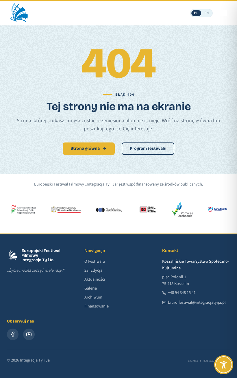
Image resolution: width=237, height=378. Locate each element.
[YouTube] (29, 334)
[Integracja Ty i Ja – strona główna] (18, 13)
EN (206, 13)
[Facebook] (12, 334)
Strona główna (85, 148)
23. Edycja (93, 270)
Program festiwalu (148, 148)
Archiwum (93, 297)
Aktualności (94, 279)
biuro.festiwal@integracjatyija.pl (197, 302)
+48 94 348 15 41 (182, 293)
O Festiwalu (94, 261)
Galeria (90, 288)
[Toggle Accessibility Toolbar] (224, 365)
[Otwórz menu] (223, 13)
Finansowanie (96, 306)
